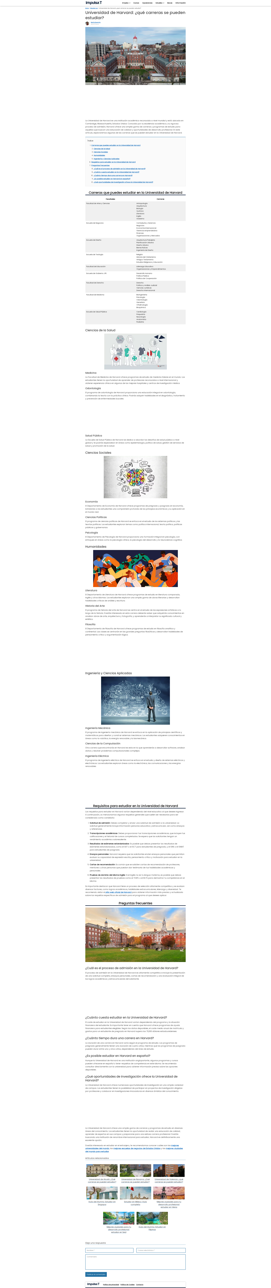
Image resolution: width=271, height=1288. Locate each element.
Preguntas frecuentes (100, 165)
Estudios (159, 3)
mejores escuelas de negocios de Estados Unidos (136, 1148)
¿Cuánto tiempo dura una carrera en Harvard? (113, 175)
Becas (169, 3)
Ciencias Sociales (101, 152)
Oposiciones (147, 3)
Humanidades (99, 155)
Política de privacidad (111, 1285)
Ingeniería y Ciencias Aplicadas (106, 159)
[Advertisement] (135, 102)
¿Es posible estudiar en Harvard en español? (112, 179)
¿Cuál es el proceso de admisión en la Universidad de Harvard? (120, 168)
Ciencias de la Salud (102, 148)
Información (181, 3)
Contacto (139, 1285)
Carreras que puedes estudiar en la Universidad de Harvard (115, 145)
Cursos (136, 3)
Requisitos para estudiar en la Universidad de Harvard (113, 162)
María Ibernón (96, 22)
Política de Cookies (128, 1285)
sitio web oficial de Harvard (118, 892)
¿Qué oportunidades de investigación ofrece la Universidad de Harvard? (123, 182)
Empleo (125, 3)
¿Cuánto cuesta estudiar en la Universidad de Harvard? (116, 172)
